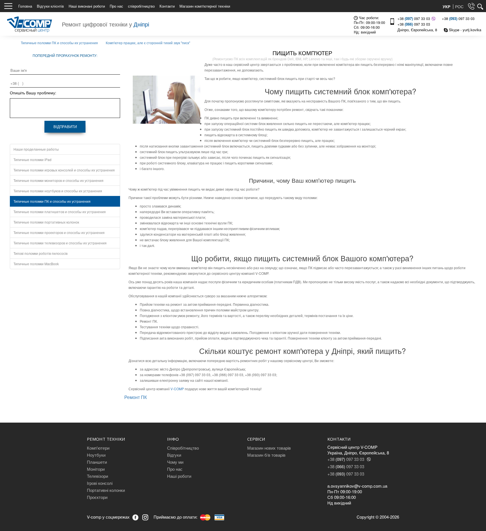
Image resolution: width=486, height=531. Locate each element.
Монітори (96, 469)
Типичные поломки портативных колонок (46, 222)
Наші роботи (179, 476)
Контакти (167, 6)
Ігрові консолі (99, 483)
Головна (25, 6)
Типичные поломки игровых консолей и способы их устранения (64, 170)
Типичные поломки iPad (32, 159)
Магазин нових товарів (269, 448)
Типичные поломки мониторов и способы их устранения (59, 180)
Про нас (116, 6)
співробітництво (141, 6)
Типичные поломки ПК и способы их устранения (52, 201)
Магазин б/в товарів (266, 455)
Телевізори (97, 476)
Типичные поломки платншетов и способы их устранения (60, 211)
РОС (459, 6)
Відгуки (174, 455)
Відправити (65, 126)
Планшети (97, 462)
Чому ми (175, 462)
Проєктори (97, 497)
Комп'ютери (98, 448)
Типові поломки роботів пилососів (41, 253)
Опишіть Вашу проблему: (33, 92)
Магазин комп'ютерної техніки (204, 6)
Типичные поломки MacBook (36, 263)
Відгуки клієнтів (50, 6)
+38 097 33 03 (413, 18)
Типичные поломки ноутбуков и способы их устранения (58, 190)
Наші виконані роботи (87, 6)
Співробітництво (183, 448)
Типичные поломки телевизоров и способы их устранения (60, 242)
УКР (447, 6)
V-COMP (177, 388)
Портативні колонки (106, 490)
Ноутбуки (96, 455)
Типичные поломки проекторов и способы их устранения (59, 232)
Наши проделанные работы (36, 149)
